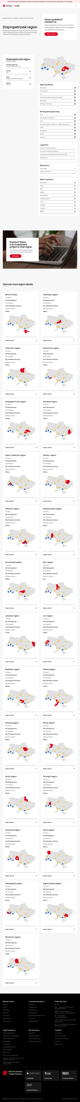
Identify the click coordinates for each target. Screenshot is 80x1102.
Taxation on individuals (62, 1038)
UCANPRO (6, 1009)
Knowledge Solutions (35, 1041)
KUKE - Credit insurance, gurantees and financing (65, 1021)
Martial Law (6, 1052)
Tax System (58, 1033)
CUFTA (5, 1007)
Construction (33, 1007)
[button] (76, 5)
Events (5, 1004)
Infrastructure (33, 1009)
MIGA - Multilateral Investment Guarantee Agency (64, 1008)
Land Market (6, 1041)
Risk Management (34, 1035)
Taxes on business (60, 1035)
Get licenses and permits (10, 1055)
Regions (15, 18)
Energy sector (33, 1012)
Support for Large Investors (11, 1035)
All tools (57, 1004)
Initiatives (6, 1012)
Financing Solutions (35, 1038)
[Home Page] (11, 6)
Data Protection (7, 1049)
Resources (6, 1015)
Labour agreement (8, 1038)
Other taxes (58, 1044)
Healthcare (32, 1018)
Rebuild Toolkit (7, 18)
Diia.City (57, 1041)
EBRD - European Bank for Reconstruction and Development (65, 1012)
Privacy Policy (7, 1018)
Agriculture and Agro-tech (36, 1015)
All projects (32, 1004)
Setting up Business (9, 1033)
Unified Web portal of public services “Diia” (11, 1063)
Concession (6, 1044)
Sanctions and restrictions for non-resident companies (13, 1059)
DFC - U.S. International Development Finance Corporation (66, 1025)
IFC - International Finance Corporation (61, 1016)
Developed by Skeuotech (69, 1098)
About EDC (32, 1033)
